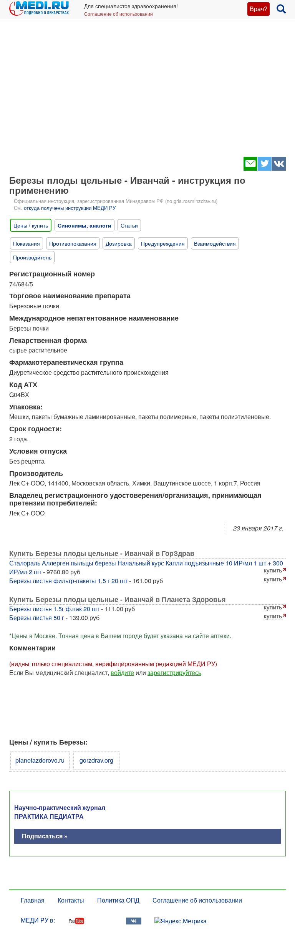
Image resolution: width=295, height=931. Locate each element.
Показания (26, 243)
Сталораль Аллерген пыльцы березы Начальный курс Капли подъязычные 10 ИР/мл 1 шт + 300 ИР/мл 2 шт (146, 567)
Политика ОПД (118, 900)
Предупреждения (163, 243)
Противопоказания (72, 243)
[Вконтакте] (279, 168)
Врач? (258, 8)
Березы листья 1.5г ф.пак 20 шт (54, 608)
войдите (122, 672)
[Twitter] (264, 168)
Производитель (32, 257)
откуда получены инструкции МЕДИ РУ (70, 207)
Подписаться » (45, 835)
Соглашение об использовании (118, 13)
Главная (33, 900)
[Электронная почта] (250, 168)
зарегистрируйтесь (174, 672)
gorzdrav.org (96, 760)
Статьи (129, 225)
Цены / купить (30, 225)
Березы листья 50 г (36, 617)
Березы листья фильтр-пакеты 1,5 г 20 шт (68, 580)
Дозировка (119, 243)
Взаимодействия (215, 243)
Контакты (71, 900)
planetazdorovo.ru (40, 760)
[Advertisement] (147, 92)
